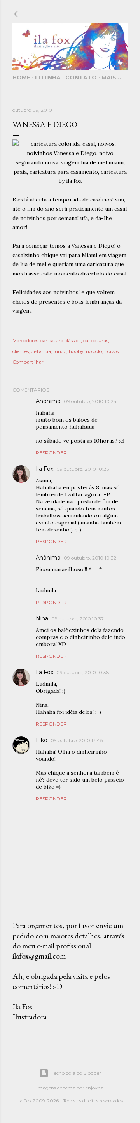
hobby (76, 351)
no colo (94, 351)
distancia (41, 351)
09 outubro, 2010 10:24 (90, 401)
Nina (42, 618)
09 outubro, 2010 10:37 (77, 619)
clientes (20, 351)
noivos (111, 351)
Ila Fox (44, 468)
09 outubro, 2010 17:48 (77, 740)
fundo (59, 351)
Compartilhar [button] (28, 362)
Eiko (41, 739)
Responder (51, 453)
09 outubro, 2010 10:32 (90, 558)
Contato (81, 77)
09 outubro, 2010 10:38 (82, 672)
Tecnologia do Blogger (76, 1073)
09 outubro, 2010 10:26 (82, 469)
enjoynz (94, 1088)
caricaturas (95, 340)
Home (21, 77)
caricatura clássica (60, 340)
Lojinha (48, 77)
